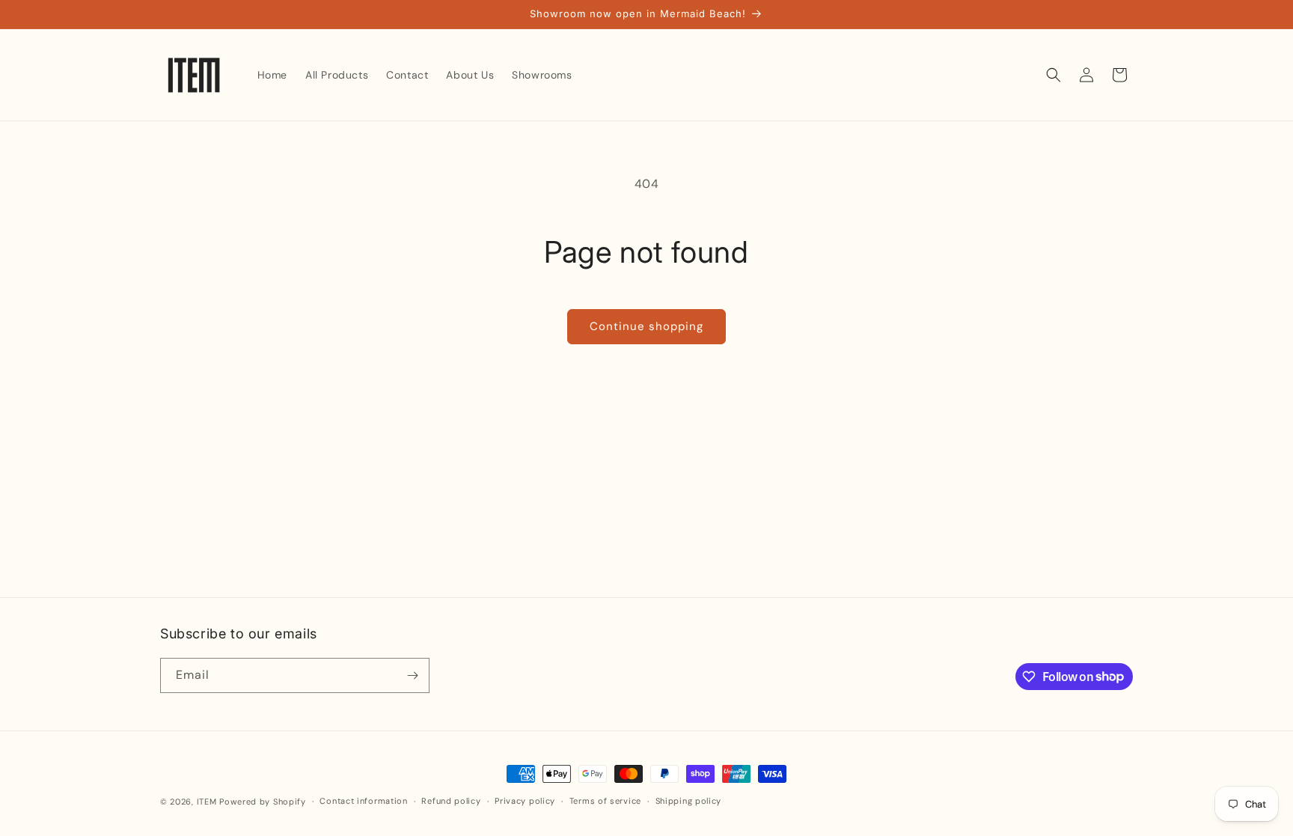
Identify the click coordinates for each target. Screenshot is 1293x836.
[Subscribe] (412, 675)
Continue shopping (646, 326)
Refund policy (450, 801)
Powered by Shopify (262, 801)
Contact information (363, 801)
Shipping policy (688, 801)
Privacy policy (525, 801)
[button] (1053, 74)
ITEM (208, 801)
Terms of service (605, 801)
